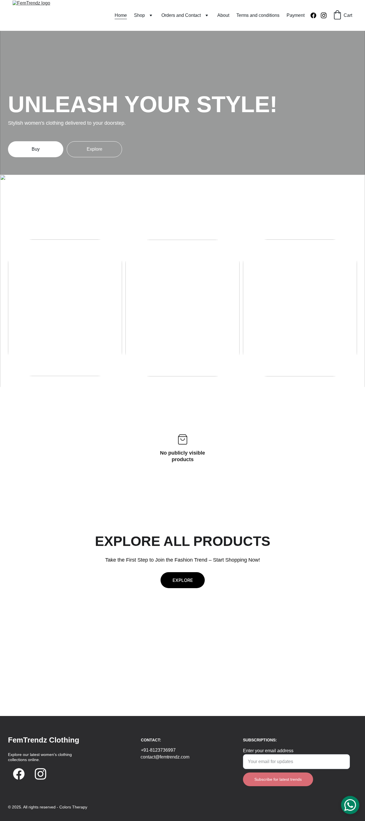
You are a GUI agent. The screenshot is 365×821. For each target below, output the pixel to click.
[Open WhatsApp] (350, 805)
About (223, 15)
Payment (296, 15)
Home (121, 15)
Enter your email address (268, 750)
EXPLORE (183, 580)
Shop (139, 15)
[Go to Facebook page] (316, 15)
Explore (94, 149)
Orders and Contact (181, 15)
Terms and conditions (257, 15)
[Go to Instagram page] (324, 15)
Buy (36, 149)
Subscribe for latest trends (278, 779)
